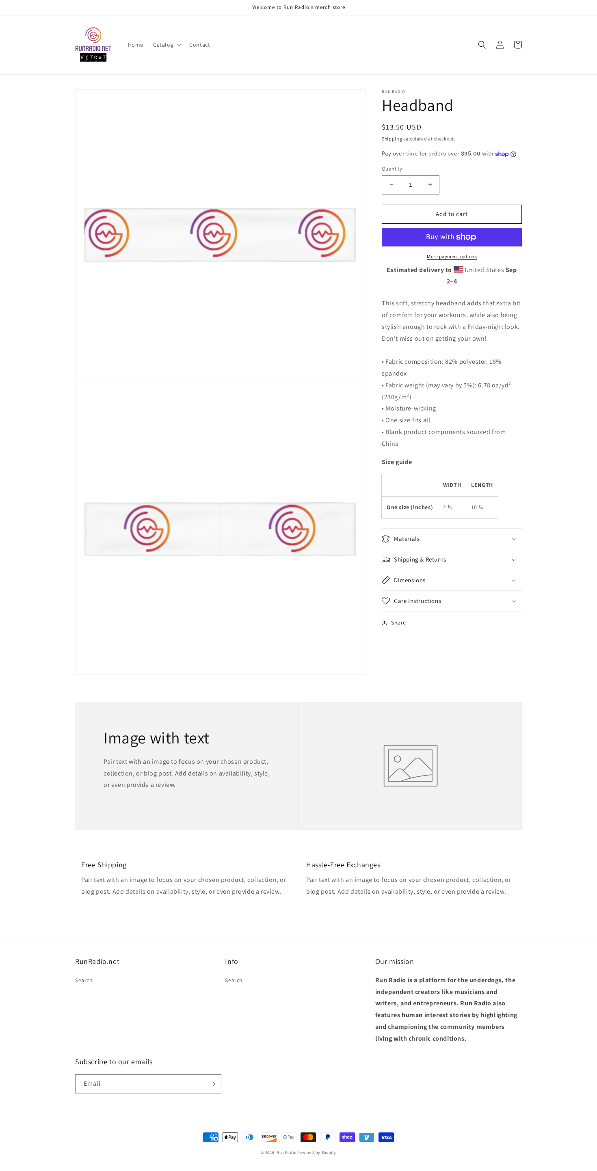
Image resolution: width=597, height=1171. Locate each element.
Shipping (392, 139)
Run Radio (286, 1152)
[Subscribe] (212, 1083)
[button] (166, 44)
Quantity (392, 168)
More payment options (452, 256)
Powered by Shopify (316, 1152)
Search (84, 980)
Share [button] (398, 622)
